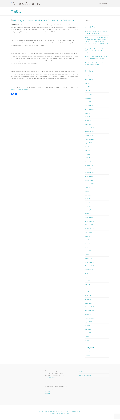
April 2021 (87, 202)
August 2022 (88, 143)
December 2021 (89, 172)
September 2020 (89, 228)
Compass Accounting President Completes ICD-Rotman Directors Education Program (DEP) (96, 50)
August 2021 (88, 187)
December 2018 (89, 307)
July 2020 (87, 236)
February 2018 (89, 336)
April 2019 (87, 292)
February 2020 (89, 254)
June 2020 (88, 239)
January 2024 (88, 102)
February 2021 (89, 210)
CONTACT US (54, 413)
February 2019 (89, 299)
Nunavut (47, 393)
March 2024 (88, 94)
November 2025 (89, 79)
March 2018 (88, 333)
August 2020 (88, 232)
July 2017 (87, 340)
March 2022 (88, 161)
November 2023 (89, 109)
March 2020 (88, 251)
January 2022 (88, 169)
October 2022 (89, 135)
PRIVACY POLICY (61, 413)
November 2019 (89, 266)
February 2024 (89, 98)
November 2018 (89, 310)
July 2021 (87, 191)
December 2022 (89, 128)
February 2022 (89, 165)
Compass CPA (89, 355)
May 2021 (87, 198)
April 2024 (87, 90)
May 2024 (87, 87)
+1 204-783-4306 (50, 378)
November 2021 (89, 176)
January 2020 (88, 258)
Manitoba (47, 391)
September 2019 (89, 273)
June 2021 (88, 195)
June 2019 (88, 284)
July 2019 (87, 280)
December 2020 (89, 217)
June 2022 (88, 150)
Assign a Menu (104, 3)
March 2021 (88, 206)
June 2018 (88, 329)
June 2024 (88, 83)
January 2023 (88, 124)
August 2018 (88, 321)
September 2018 (89, 318)
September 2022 (89, 139)
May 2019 (87, 288)
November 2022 (89, 131)
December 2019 (89, 262)
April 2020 (87, 247)
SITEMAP (67, 413)
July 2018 (87, 325)
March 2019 (88, 295)
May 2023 (87, 116)
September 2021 (89, 184)
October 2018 (89, 314)
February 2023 (89, 120)
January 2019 (88, 303)
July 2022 (87, 146)
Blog (81, 371)
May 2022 (87, 154)
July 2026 (87, 75)
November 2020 (89, 221)
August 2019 (88, 277)
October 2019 (89, 269)
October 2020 (89, 225)
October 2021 (89, 180)
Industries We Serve (85, 375)
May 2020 (87, 243)
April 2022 (87, 157)
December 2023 (89, 105)
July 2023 (87, 113)
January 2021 (88, 213)
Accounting (88, 352)
